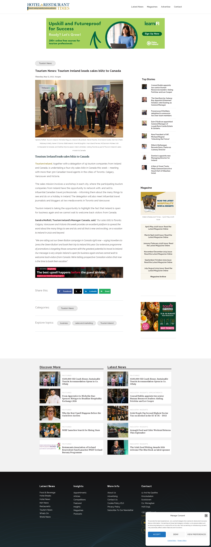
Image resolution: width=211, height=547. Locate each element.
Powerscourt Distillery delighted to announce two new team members (161, 113)
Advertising (112, 496)
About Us (111, 493)
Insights (77, 507)
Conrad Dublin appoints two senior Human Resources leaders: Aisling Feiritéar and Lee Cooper (147, 398)
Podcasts (78, 514)
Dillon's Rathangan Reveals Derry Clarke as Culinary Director (161, 147)
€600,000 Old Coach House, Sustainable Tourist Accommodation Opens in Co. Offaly (81, 381)
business (64, 323)
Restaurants (45, 506)
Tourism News (45, 63)
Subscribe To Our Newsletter (120, 510)
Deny (175, 534)
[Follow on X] (144, 530)
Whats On (44, 513)
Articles (77, 496)
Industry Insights (139, 393)
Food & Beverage (47, 492)
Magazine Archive (158, 277)
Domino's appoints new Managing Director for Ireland (161, 158)
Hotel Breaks (45, 496)
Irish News (44, 503)
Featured (67, 375)
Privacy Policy (182, 540)
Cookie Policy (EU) (115, 503)
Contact (178, 7)
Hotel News (45, 499)
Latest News (137, 7)
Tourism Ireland (43, 163)
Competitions (80, 499)
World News (45, 517)
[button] (206, 515)
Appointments (155, 393)
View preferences (196, 534)
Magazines (152, 7)
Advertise (165, 7)
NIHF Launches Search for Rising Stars (81, 430)
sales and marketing (84, 323)
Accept (157, 534)
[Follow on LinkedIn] (144, 522)
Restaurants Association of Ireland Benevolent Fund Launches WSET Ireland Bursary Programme (82, 450)
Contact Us (112, 499)
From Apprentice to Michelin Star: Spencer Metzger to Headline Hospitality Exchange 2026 (82, 398)
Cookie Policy (172, 540)
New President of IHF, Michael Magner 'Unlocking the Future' (160, 137)
